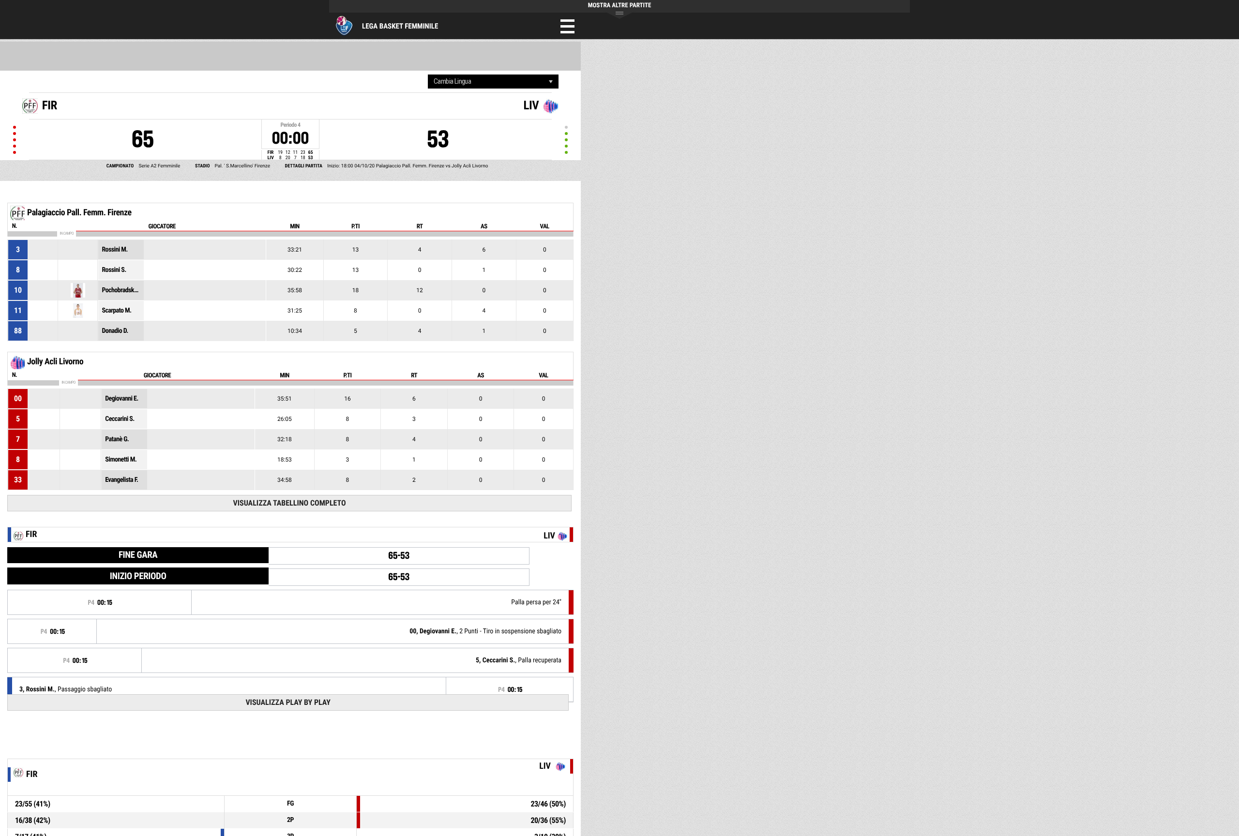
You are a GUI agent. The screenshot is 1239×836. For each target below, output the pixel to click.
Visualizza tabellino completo (289, 503)
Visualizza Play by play (288, 702)
